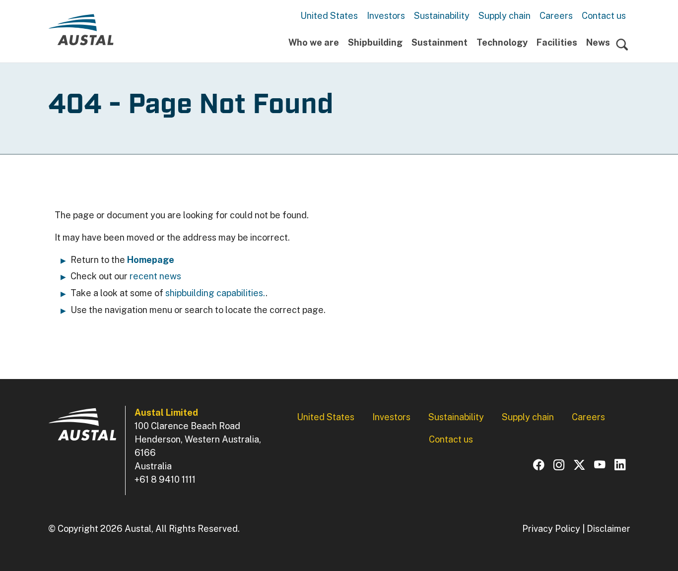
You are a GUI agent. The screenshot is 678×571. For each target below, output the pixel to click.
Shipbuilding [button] (375, 42)
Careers (556, 15)
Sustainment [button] (439, 42)
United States (329, 15)
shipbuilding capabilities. (215, 293)
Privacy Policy (551, 528)
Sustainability (442, 15)
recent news (155, 276)
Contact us (604, 15)
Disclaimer (608, 528)
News (598, 42)
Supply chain (504, 15)
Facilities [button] (557, 42)
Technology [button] (502, 42)
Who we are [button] (313, 42)
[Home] (81, 34)
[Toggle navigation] (622, 45)
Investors (386, 15)
